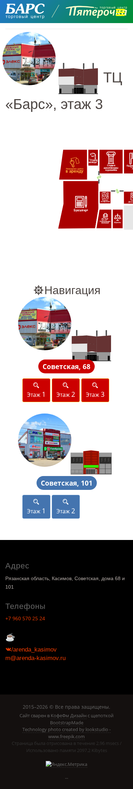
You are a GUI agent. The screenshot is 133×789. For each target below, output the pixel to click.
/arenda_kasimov (34, 649)
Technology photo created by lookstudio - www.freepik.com (66, 733)
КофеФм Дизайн (69, 715)
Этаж (36, 394)
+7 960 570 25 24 (25, 618)
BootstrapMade (66, 722)
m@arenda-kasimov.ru (35, 658)
